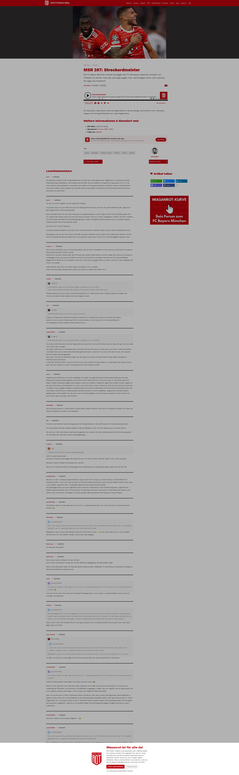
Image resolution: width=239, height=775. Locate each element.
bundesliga (95, 153)
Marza (48, 200)
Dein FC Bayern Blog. (60, 3)
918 (47, 420)
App (177, 3)
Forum (172, 3)
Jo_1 (47, 305)
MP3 (106, 129)
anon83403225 (50, 476)
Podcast (165, 3)
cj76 (47, 177)
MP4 (111, 129)
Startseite (87, 65)
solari (48, 374)
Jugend (142, 3)
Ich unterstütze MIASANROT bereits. (119, 771)
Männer (129, 3)
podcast (124, 153)
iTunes (100, 129)
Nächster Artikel (155, 161)
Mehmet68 (49, 405)
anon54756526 (50, 332)
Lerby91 (48, 279)
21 (166, 85)
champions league (106, 153)
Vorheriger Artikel (92, 161)
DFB (148, 3)
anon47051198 (50, 502)
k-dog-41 (49, 246)
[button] (156, 181)
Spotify (99, 132)
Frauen (136, 3)
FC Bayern (117, 153)
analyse (87, 153)
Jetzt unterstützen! (115, 766)
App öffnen (161, 139)
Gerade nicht (132, 766)
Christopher (87, 85)
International (156, 3)
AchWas (48, 605)
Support (184, 3)
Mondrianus (49, 544)
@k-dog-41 (92, 563)
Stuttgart (131, 153)
